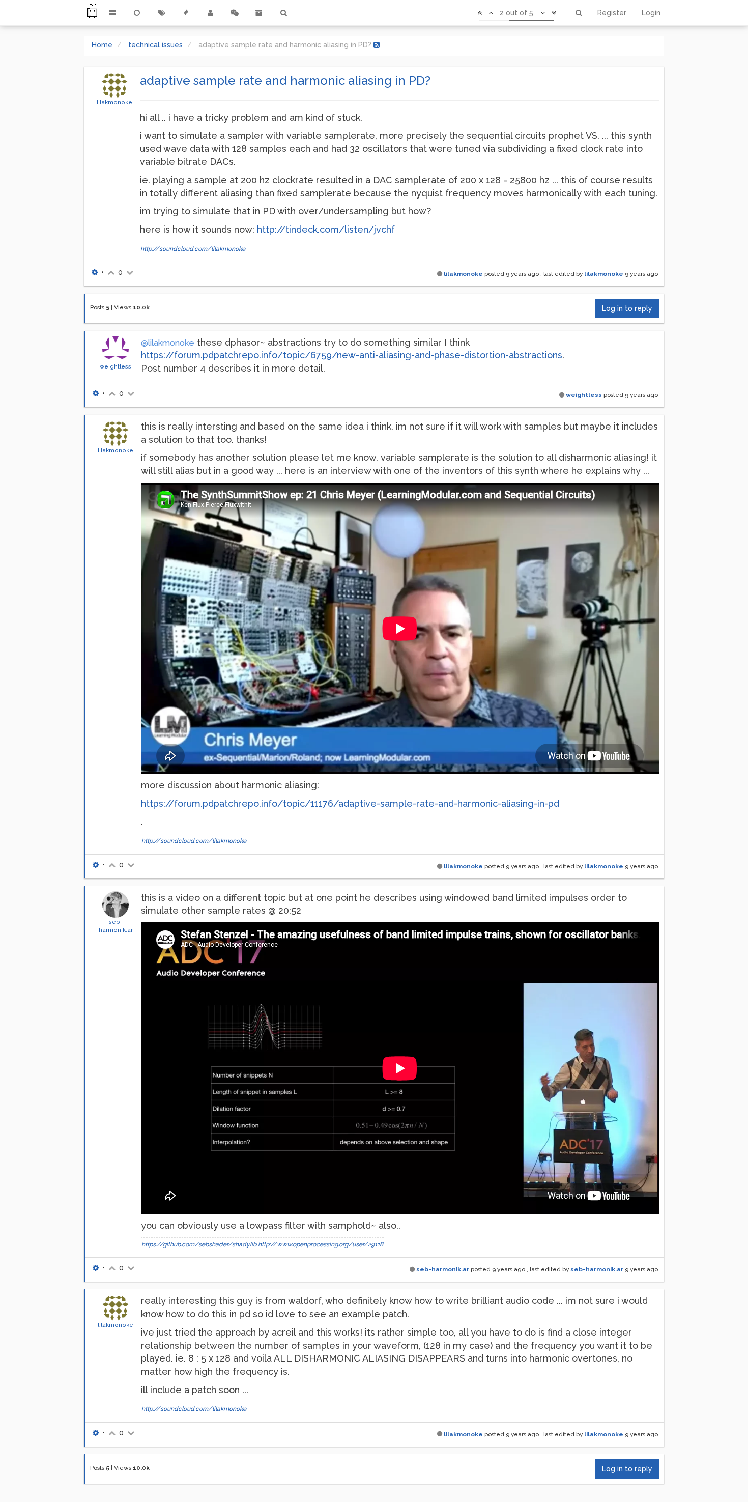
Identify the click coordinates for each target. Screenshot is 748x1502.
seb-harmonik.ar (442, 1269)
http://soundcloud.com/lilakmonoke (192, 248)
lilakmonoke (114, 102)
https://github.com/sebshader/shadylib (198, 1244)
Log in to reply (627, 308)
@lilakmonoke (167, 343)
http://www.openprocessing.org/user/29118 (320, 1244)
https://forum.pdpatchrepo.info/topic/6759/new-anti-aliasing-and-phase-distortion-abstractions (351, 355)
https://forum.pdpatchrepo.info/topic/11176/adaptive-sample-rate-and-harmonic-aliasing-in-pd (350, 803)
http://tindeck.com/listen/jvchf (326, 229)
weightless (115, 366)
